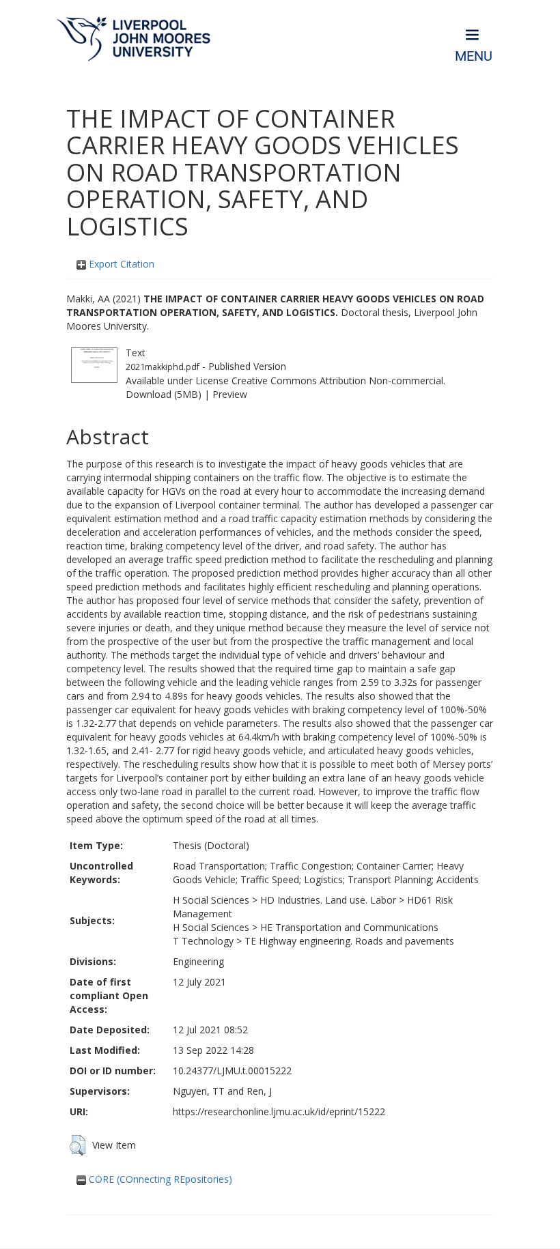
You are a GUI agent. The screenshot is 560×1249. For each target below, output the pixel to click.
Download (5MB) (163, 394)
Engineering (198, 961)
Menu (473, 56)
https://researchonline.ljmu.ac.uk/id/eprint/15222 (279, 1111)
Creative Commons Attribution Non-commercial (337, 380)
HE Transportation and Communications (349, 927)
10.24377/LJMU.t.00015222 (232, 1070)
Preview (229, 394)
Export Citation (120, 263)
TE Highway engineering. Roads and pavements (349, 940)
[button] (77, 1145)
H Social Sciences (211, 899)
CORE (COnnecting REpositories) (159, 1179)
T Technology (203, 940)
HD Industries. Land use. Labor (328, 899)
